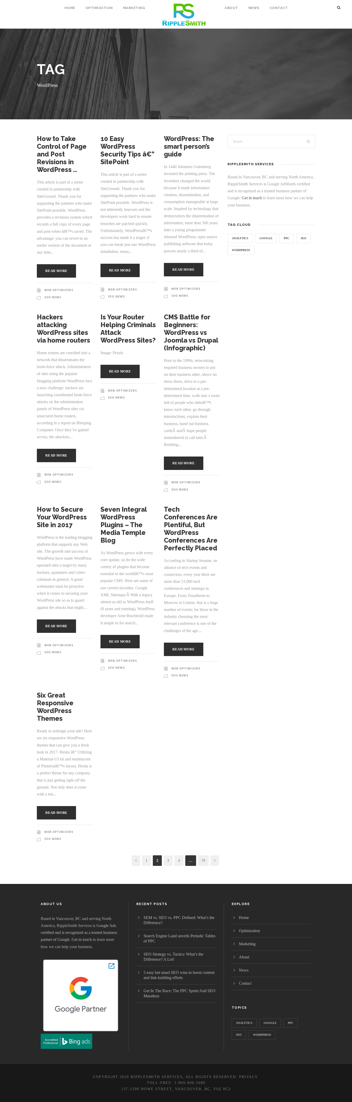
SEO (303, 238)
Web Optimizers (58, 290)
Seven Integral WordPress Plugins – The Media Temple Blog (123, 525)
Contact (279, 8)
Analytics (240, 238)
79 (203, 861)
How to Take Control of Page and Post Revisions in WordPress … (62, 154)
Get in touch (252, 198)
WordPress (241, 250)
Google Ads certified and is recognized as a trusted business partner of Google (79, 932)
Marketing (134, 8)
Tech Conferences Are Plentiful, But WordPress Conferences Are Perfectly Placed (190, 529)
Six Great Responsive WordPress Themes (55, 706)
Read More (56, 271)
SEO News (52, 297)
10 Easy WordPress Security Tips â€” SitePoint (127, 150)
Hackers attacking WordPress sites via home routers (63, 328)
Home (69, 8)
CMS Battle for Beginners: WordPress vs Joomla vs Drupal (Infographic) (191, 332)
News (253, 8)
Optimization (99, 8)
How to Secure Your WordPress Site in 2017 (62, 517)
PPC (286, 238)
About (231, 8)
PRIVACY (248, 1077)
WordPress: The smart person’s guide (189, 146)
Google (265, 238)
